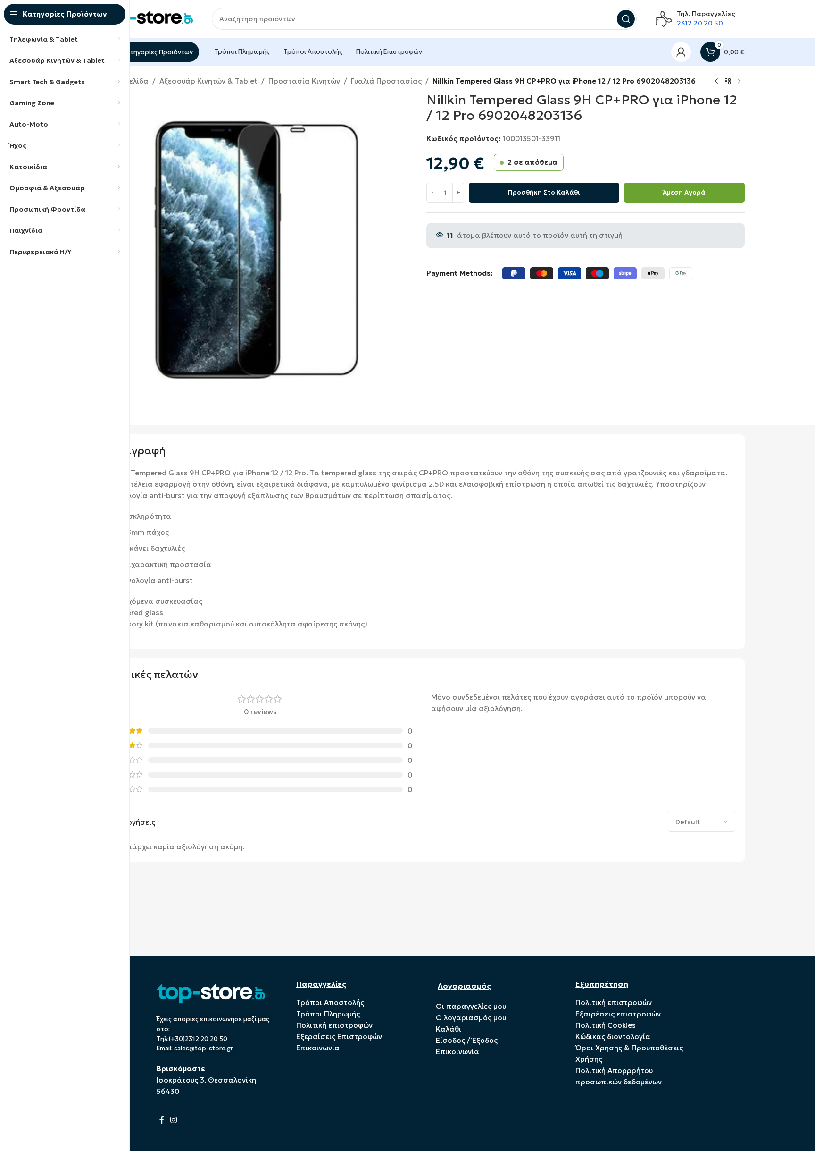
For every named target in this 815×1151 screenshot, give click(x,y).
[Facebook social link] (162, 1120)
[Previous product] (716, 81)
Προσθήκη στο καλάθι (544, 192)
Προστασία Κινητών (304, 80)
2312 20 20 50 (700, 23)
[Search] (626, 19)
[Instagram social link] (173, 1120)
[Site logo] (146, 18)
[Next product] (739, 81)
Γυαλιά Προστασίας (386, 80)
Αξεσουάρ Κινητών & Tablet (208, 80)
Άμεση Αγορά (684, 192)
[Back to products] (727, 81)
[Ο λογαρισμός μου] (681, 51)
